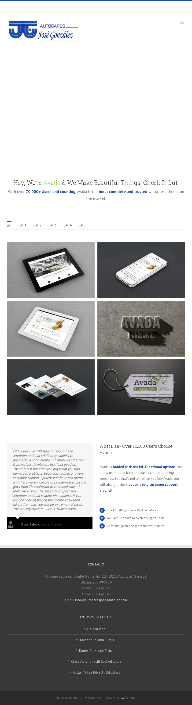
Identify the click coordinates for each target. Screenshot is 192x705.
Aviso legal (128, 698)
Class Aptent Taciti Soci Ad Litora (96, 661)
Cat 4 (67, 225)
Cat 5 (82, 225)
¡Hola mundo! (96, 629)
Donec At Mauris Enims (96, 650)
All (9, 225)
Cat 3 (52, 225)
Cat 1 (22, 225)
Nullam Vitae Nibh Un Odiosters (96, 672)
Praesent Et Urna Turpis (96, 640)
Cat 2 (37, 225)
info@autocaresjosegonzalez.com (106, 5)
